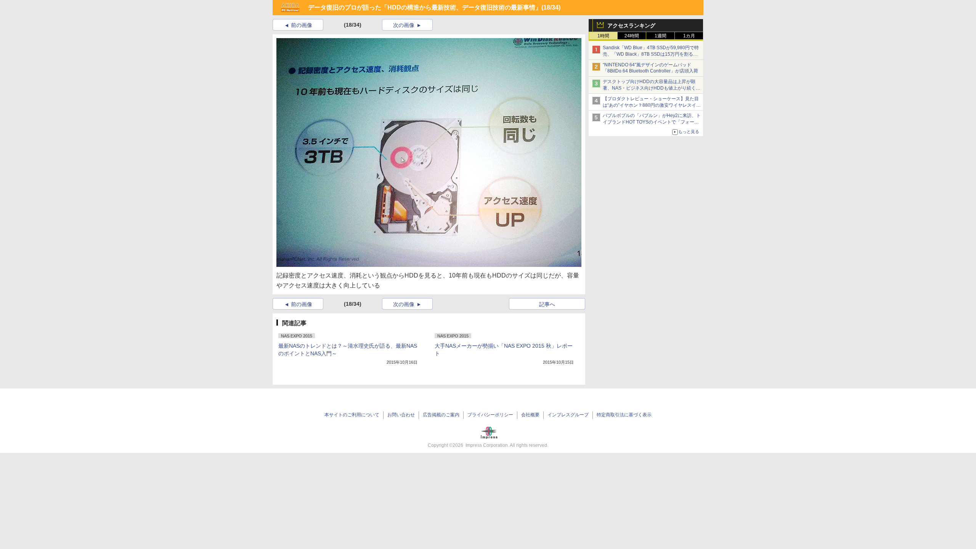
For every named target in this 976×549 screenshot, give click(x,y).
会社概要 (530, 414)
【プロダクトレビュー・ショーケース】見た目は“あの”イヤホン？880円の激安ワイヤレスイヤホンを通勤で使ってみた (652, 105)
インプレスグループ (568, 414)
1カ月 (689, 36)
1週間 (660, 36)
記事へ (547, 304)
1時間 (603, 36)
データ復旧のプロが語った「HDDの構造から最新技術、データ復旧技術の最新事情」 (424, 7)
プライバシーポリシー (490, 414)
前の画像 (301, 25)
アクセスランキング (631, 25)
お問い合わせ (401, 414)
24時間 (631, 36)
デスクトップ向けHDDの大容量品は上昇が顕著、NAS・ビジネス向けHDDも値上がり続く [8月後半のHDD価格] (652, 88)
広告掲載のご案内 (441, 414)
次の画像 (403, 25)
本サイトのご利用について (351, 414)
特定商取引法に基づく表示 (624, 414)
